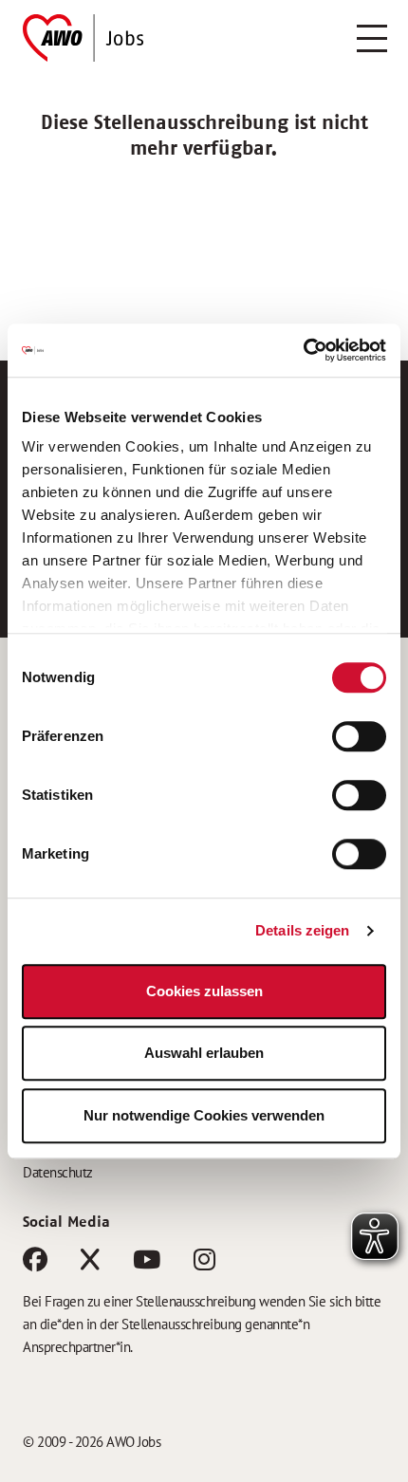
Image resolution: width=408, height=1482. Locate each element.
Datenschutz (58, 1172)
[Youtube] (146, 1263)
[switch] (359, 736)
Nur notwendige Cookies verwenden (204, 1115)
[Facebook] (35, 1263)
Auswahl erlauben (204, 1053)
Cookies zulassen (204, 991)
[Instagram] (204, 1263)
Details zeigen (302, 930)
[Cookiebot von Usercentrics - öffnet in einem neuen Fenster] (303, 350)
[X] (90, 1263)
